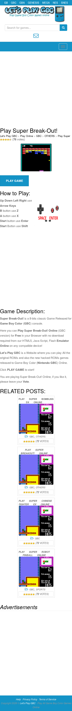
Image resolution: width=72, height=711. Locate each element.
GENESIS (33, 2)
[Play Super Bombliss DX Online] (36, 419)
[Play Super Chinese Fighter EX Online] (36, 521)
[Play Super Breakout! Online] (36, 470)
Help (18, 699)
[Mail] (36, 35)
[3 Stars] (6, 139)
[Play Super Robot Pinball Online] (36, 572)
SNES (64, 2)
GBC (13, 2)
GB (6, 2)
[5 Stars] (10, 139)
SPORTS (40, 589)
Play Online (26, 136)
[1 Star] (1, 139)
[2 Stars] (3, 139)
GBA (22, 2)
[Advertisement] (36, 89)
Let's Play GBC (8, 136)
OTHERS (50, 136)
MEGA (46, 2)
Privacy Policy (30, 699)
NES (55, 2)
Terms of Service (47, 699)
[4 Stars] (8, 139)
